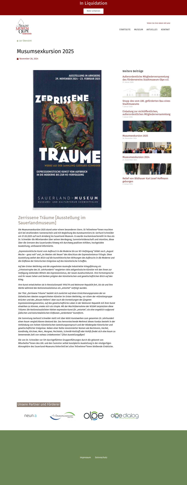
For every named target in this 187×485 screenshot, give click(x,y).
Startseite (125, 30)
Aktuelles (151, 30)
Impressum (85, 458)
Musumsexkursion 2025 (135, 136)
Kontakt (165, 30)
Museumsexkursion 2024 (136, 157)
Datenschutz (101, 458)
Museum (138, 30)
